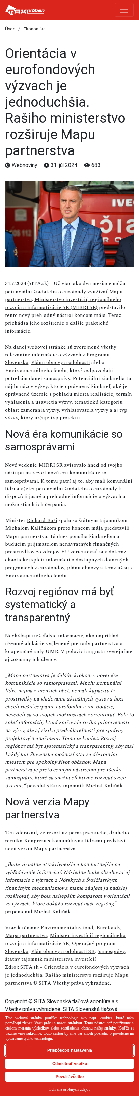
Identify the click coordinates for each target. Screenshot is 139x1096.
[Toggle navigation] (124, 10)
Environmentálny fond (66, 928)
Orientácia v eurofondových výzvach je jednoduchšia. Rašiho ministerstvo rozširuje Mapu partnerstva (67, 975)
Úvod (10, 28)
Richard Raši (42, 520)
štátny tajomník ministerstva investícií (50, 959)
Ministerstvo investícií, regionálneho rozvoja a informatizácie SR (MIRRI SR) (63, 303)
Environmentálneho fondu (36, 370)
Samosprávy (111, 951)
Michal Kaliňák (104, 786)
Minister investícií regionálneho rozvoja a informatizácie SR (65, 939)
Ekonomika (35, 28)
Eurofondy (108, 928)
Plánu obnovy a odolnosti (60, 362)
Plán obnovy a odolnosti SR (63, 951)
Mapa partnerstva (26, 935)
